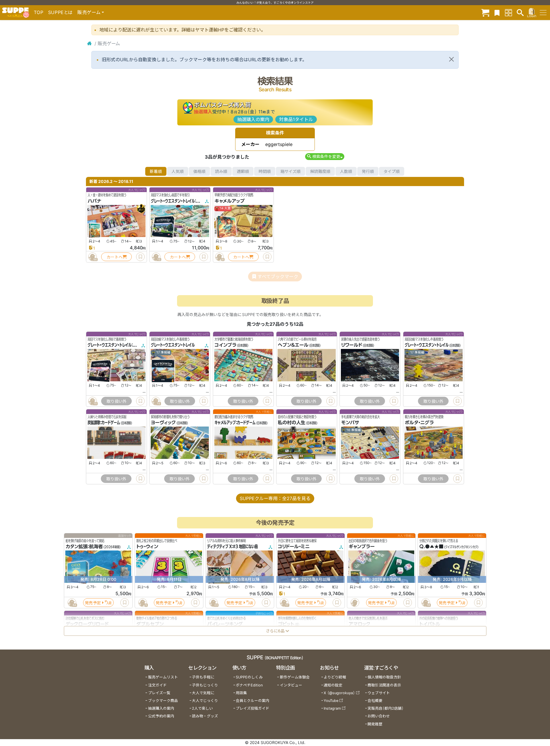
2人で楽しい (202, 708)
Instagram (332, 708)
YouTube (331, 700)
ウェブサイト (379, 693)
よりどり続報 (335, 677)
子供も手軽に (203, 677)
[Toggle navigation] (543, 12)
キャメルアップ (230, 201)
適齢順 (243, 171)
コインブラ (225, 345)
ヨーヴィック (163, 423)
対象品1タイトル (296, 119)
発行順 (368, 171)
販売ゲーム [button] (89, 12)
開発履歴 (375, 724)
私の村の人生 (291, 423)
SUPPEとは (60, 12)
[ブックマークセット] (497, 12)
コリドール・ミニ (294, 546)
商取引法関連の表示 (384, 685)
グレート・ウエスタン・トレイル (173, 345)
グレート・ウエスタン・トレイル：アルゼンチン (120, 345)
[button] (324, 156)
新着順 (156, 171)
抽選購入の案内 (253, 119)
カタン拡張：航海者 (84, 546)
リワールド (351, 345)
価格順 (199, 171)
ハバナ (94, 201)
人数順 (346, 171)
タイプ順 (392, 171)
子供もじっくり (205, 685)
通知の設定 (333, 685)
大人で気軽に (203, 693)
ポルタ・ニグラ (419, 423)
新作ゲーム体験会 (295, 677)
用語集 (241, 693)
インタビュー (291, 685)
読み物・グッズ (205, 716)
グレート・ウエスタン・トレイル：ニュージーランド (186, 201)
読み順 (221, 171)
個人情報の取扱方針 (384, 677)
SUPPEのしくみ (249, 677)
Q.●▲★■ (431, 546)
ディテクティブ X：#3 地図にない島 (232, 546)
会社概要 (375, 700)
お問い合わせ (379, 716)
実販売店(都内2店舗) (386, 708)
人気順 (178, 171)
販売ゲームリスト (163, 677)
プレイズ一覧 (159, 693)
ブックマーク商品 (163, 700)
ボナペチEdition (249, 685)
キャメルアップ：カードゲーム (235, 423)
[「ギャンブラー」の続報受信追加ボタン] (354, 603)
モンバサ (350, 423)
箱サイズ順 (290, 171)
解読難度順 (320, 171)
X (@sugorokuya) (339, 693)
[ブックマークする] (140, 256)
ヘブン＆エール (293, 345)
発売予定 (93, 602)
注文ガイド (157, 685)
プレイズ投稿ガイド (252, 708)
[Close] (451, 59)
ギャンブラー (362, 546)
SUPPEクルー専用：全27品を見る (275, 498)
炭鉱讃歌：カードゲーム (104, 423)
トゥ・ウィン (147, 546)
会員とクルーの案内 (252, 700)
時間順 (265, 171)
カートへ (115, 256)
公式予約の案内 (161, 716)
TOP (39, 12)
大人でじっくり (205, 700)
